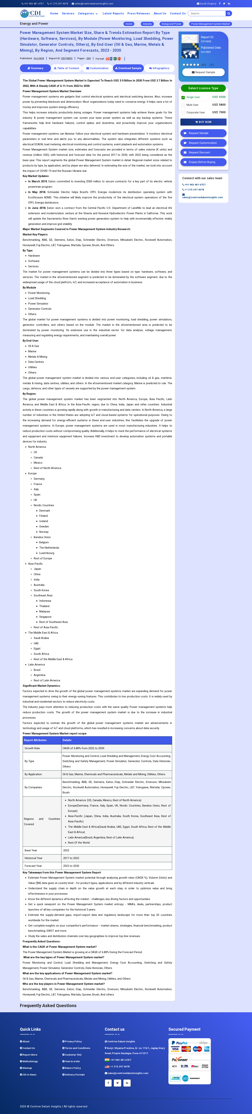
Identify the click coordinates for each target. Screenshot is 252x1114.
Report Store (29, 1054)
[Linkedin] (230, 3)
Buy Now (205, 122)
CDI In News (29, 1074)
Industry (147, 23)
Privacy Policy (73, 1041)
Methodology (30, 1061)
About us (160, 13)
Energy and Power (171, 23)
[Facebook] (220, 3)
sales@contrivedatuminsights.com (93, 3)
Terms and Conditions (77, 1048)
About (25, 1041)
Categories (86, 13)
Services (68, 13)
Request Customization (202, 143)
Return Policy (72, 1068)
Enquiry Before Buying (201, 162)
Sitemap (27, 1068)
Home (54, 13)
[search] (229, 13)
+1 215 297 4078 (58, 3)
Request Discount (199, 152)
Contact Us (178, 13)
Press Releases (138, 13)
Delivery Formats (74, 1074)
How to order (72, 1061)
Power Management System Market (210, 23)
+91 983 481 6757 (33, 3)
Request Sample (205, 72)
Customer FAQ (73, 1054)
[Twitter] (225, 3)
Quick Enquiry (207, 3)
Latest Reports (113, 13)
